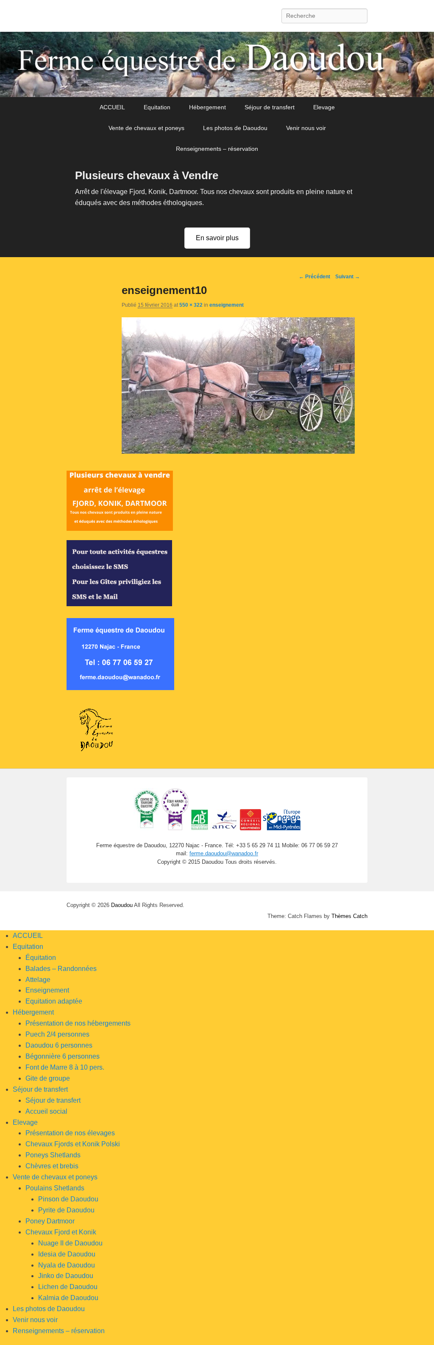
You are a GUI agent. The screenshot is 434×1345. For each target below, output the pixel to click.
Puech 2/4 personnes (57, 1034)
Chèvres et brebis (51, 1166)
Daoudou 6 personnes (58, 1045)
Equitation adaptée (53, 1001)
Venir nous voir (306, 128)
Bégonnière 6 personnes (62, 1056)
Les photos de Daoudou (235, 128)
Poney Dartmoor (50, 1221)
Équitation (40, 957)
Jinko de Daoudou (65, 1275)
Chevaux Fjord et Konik (60, 1232)
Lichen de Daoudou (67, 1286)
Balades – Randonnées (61, 968)
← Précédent (314, 277)
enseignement (226, 305)
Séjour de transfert (270, 107)
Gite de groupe (47, 1078)
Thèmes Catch (349, 916)
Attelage (37, 979)
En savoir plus (217, 237)
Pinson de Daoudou (68, 1199)
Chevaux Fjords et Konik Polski (72, 1144)
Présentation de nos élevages (70, 1133)
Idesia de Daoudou (66, 1254)
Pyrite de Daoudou (66, 1210)
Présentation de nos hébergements (78, 1023)
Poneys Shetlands (53, 1155)
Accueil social (46, 1111)
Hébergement (207, 107)
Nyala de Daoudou (66, 1265)
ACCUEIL (112, 107)
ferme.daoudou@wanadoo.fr (223, 853)
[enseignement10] (238, 451)
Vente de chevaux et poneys (146, 128)
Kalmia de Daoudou (68, 1297)
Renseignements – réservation (217, 148)
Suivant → (347, 277)
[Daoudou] (217, 64)
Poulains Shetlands (54, 1188)
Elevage (324, 107)
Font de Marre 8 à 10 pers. (64, 1067)
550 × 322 (191, 305)
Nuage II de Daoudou (70, 1243)
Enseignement (47, 990)
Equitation (157, 107)
